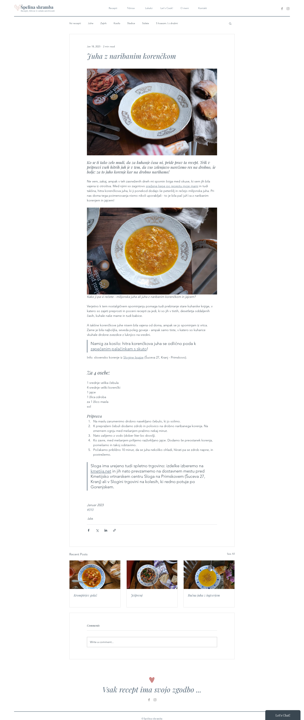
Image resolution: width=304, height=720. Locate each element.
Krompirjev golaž (85, 595)
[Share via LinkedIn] (105, 530)
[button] (230, 23)
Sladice (131, 23)
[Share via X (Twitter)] (97, 530)
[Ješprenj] (152, 574)
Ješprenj (136, 595)
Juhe (90, 23)
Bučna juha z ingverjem (204, 595)
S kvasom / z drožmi (167, 23)
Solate (145, 23)
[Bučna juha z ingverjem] (209, 574)
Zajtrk (103, 23)
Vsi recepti (75, 23)
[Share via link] (114, 530)
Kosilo (117, 23)
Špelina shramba (37, 7)
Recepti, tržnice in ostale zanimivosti (38, 10)
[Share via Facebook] (88, 530)
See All (231, 553)
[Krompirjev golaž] (94, 574)
